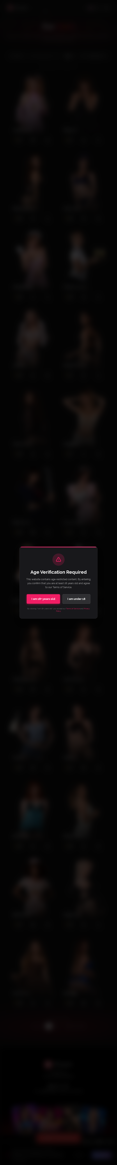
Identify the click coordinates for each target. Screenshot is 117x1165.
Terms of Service (73, 609)
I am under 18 (76, 598)
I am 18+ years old (43, 598)
